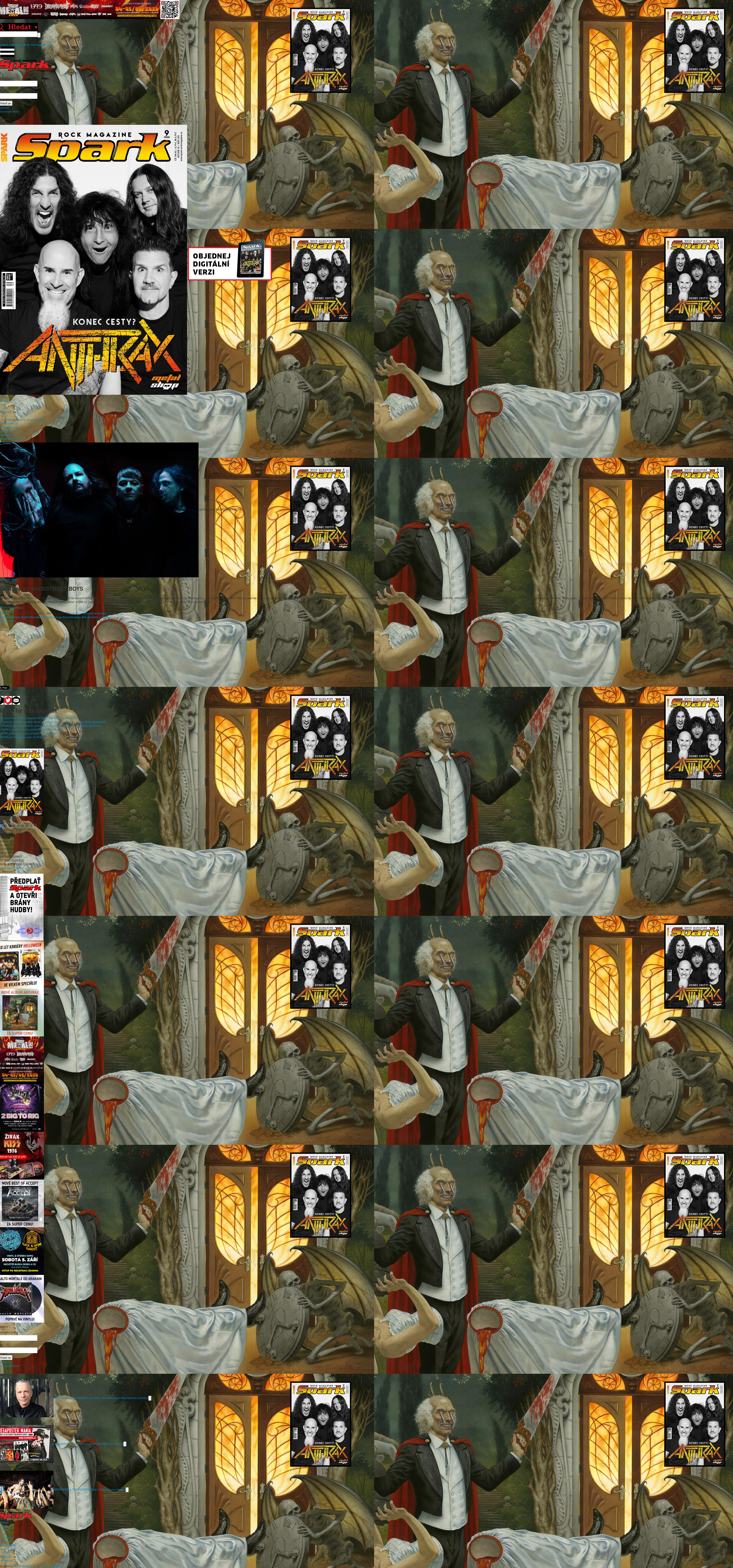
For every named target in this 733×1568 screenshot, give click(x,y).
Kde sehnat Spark (12, 439)
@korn (4, 613)
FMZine (5, 1553)
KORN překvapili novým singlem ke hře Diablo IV (30, 733)
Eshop (26, 45)
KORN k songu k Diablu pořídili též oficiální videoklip (32, 729)
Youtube (35, 45)
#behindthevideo (31, 617)
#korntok (88, 613)
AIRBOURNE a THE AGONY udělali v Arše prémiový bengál (89, 1489)
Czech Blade (8, 1545)
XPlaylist (6, 1556)
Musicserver (8, 1549)
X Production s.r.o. (51, 1566)
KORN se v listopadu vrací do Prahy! (23, 737)
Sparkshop (7, 435)
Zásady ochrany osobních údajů (25, 419)
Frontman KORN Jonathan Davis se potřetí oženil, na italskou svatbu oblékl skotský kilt (53, 722)
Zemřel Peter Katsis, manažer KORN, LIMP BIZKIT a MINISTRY (39, 718)
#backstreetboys (52, 617)
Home (4, 397)
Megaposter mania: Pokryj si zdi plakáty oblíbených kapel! (88, 1443)
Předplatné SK (9, 427)
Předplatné (7, 1537)
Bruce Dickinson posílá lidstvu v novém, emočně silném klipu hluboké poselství (100, 1398)
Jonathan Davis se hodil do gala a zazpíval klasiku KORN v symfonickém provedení (51, 726)
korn (14, 579)
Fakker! (5, 1541)
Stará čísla (7, 431)
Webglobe (7, 1560)
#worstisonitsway (10, 617)
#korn (79, 613)
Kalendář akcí (9, 412)
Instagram (15, 45)
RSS (49, 45)
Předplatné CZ (10, 423)
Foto (3, 404)
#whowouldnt (90, 617)
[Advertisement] (364, 653)
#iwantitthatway (72, 617)
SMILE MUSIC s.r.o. (25, 1566)
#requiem (100, 613)
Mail (43, 45)
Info (3, 416)
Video (4, 408)
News (4, 400)
